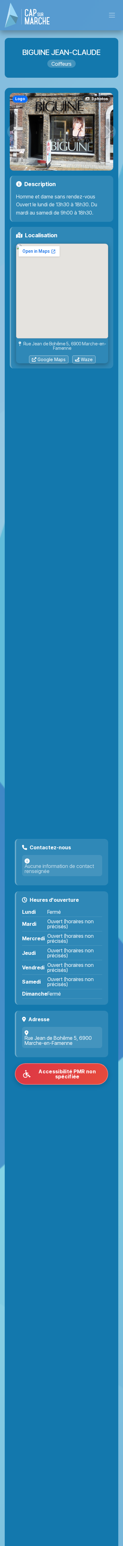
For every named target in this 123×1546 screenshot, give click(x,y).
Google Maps (52, 359)
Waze (87, 359)
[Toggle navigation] (112, 15)
